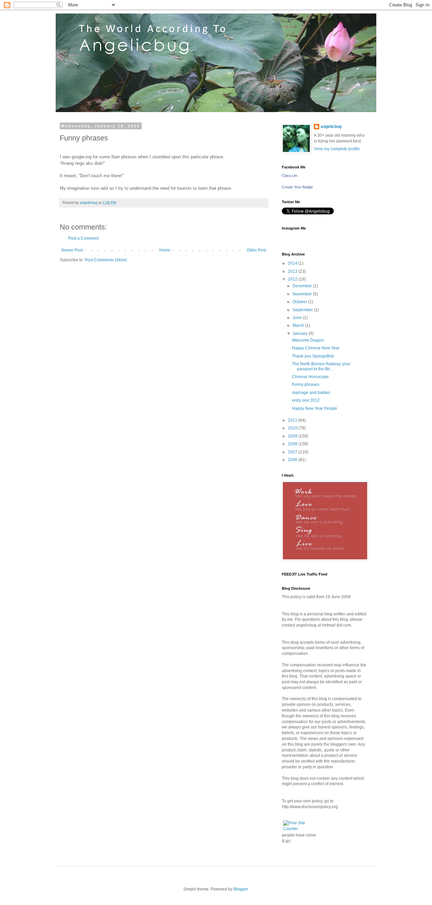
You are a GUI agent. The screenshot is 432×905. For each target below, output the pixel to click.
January (300, 333)
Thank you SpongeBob (313, 356)
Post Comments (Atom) (106, 260)
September (303, 310)
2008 (293, 444)
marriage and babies (311, 392)
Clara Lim (289, 176)
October (300, 301)
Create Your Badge (297, 187)
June (298, 317)
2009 (293, 436)
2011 (293, 420)
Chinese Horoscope (310, 376)
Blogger (241, 889)
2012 (293, 279)
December (303, 286)
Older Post (256, 250)
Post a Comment (83, 238)
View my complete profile (337, 149)
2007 (293, 452)
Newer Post (72, 250)
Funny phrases (305, 384)
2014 (293, 263)
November (303, 294)
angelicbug (331, 126)
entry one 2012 (306, 400)
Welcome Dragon (308, 340)
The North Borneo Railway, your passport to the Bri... (321, 366)
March (299, 325)
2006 (293, 459)
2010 (293, 428)
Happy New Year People (314, 408)
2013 (293, 271)
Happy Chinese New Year (316, 348)
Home (164, 250)
